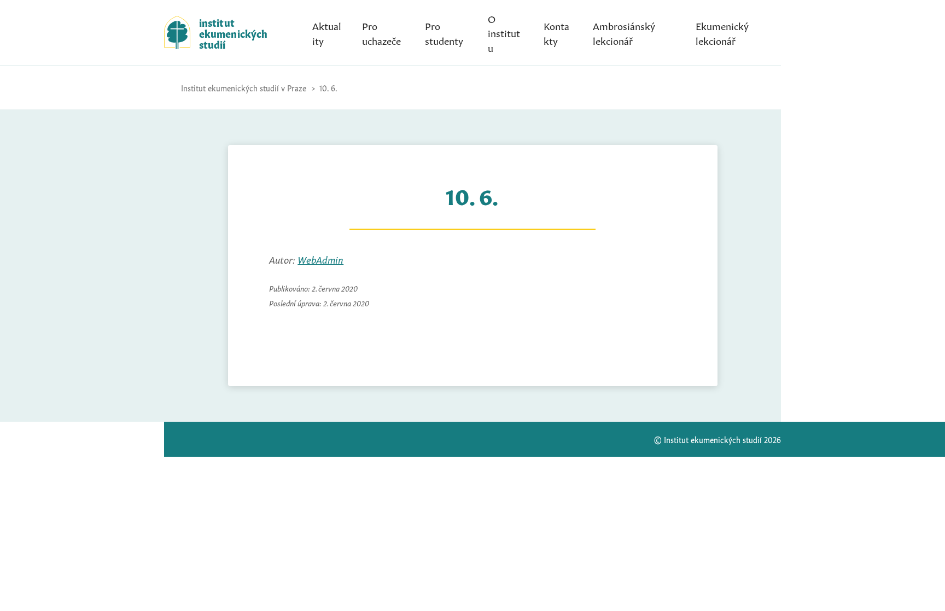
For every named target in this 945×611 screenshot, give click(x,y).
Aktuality (326, 32)
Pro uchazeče (381, 32)
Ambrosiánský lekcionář (624, 32)
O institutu (504, 32)
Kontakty (556, 32)
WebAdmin (320, 259)
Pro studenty (444, 32)
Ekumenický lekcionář (722, 32)
